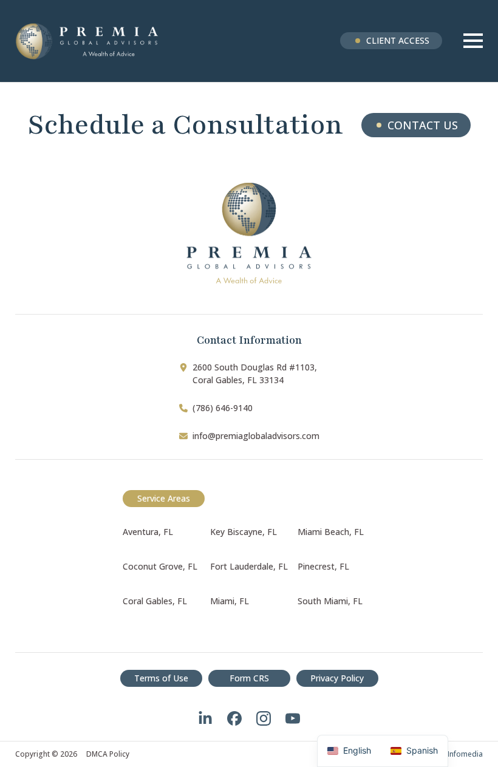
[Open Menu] (473, 40)
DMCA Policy (107, 754)
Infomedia (465, 754)
